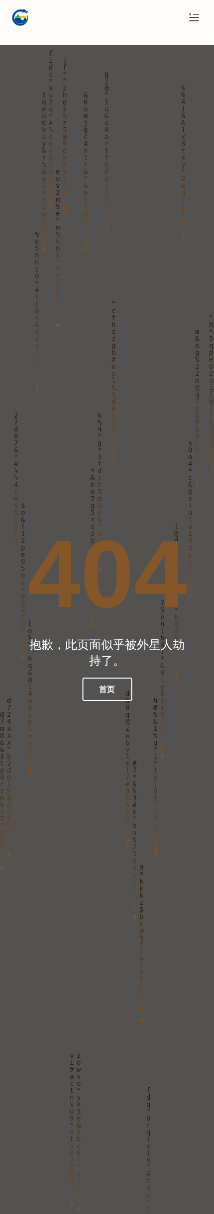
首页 (107, 689)
